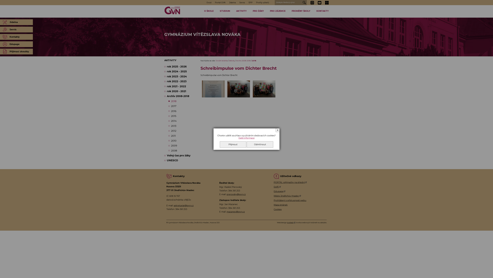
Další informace (247, 138)
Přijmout (233, 144)
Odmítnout (260, 144)
